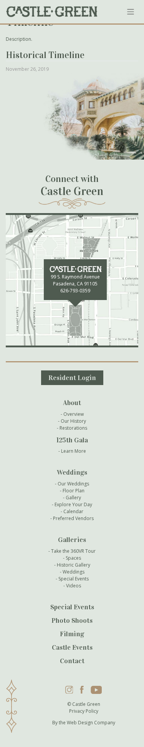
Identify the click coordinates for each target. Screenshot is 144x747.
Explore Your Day (73, 504)
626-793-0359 (75, 290)
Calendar (73, 511)
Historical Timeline (45, 55)
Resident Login (72, 378)
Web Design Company (91, 722)
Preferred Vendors (73, 518)
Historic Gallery (73, 565)
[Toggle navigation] (131, 11)
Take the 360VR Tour (73, 551)
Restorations (73, 428)
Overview (73, 414)
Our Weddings (73, 483)
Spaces (73, 558)
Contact (72, 661)
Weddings (73, 572)
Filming (72, 634)
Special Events (73, 578)
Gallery (73, 497)
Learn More (73, 451)
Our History (73, 421)
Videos (73, 585)
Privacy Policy (83, 711)
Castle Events (72, 647)
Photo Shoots (72, 620)
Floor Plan (73, 490)
